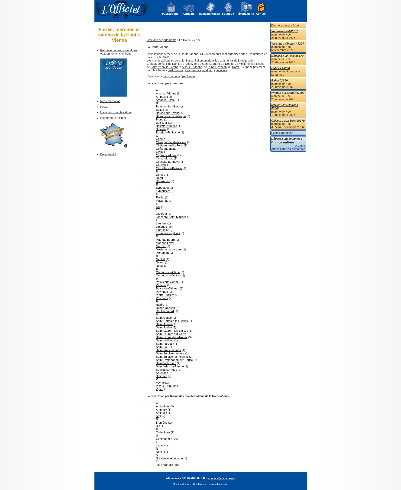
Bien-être (162, 422)
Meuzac (161, 246)
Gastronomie (164, 439)
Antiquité (161, 413)
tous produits (193, 70)
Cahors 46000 (280, 68)
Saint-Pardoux (165, 343)
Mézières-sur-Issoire (252, 63)
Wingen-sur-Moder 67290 (287, 92)
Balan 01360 (279, 80)
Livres (160, 445)
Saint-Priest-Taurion (168, 350)
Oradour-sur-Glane (168, 272)
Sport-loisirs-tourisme (169, 458)
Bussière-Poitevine (168, 132)
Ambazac (191, 63)
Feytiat (160, 197)
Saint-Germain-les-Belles (172, 321)
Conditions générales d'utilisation (210, 484)
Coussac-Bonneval (168, 161)
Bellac (160, 109)
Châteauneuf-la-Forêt (169, 145)
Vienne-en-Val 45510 (284, 31)
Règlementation (110, 101)
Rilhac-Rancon (217, 67)
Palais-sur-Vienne (167, 282)
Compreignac (164, 158)
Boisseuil (162, 122)
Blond (159, 119)
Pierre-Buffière (165, 295)
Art (157, 416)
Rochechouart (165, 311)
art (211, 70)
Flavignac (162, 200)
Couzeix (161, 165)
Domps (160, 174)
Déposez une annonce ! (286, 138)
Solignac (161, 376)
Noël (159, 452)
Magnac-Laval (165, 243)
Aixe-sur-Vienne (192, 67)
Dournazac (163, 181)
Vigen (159, 389)
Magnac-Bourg (165, 239)
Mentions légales (182, 484)
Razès (160, 304)
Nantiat (176, 63)
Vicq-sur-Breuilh (166, 386)
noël (205, 70)
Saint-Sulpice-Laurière (170, 353)
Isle (158, 207)
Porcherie (162, 298)
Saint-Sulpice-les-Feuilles (172, 356)
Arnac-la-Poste (165, 100)
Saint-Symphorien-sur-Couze (174, 360)
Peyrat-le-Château (167, 288)
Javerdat (161, 213)
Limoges (243, 60)
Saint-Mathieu (165, 340)
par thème (188, 76)
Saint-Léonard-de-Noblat (217, 63)
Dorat (235, 67)
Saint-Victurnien (166, 363)
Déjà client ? (108, 154)
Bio (158, 426)
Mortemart (162, 252)
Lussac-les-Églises (168, 233)
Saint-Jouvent (164, 324)
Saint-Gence (164, 317)
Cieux (159, 152)
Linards (160, 230)
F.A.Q (103, 106)
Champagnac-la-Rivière (171, 142)
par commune (171, 76)
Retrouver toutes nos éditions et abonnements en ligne (118, 52)
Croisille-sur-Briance (169, 168)
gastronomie (175, 70)
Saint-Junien (164, 327)
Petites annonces (282, 133)
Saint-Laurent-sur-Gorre (171, 334)
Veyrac (160, 382)
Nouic (159, 265)
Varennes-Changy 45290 (287, 43)
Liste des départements (161, 40)
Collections (163, 432)
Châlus (160, 139)
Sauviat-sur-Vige (166, 369)
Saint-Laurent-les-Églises (172, 330)
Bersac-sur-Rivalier (168, 113)
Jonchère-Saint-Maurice (171, 217)
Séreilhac (162, 373)
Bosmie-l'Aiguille (166, 126)
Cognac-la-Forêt (166, 155)
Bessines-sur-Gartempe (171, 116)
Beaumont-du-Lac (167, 106)
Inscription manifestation (115, 112)
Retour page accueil (113, 118)
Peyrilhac (162, 291)
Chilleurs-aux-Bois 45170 (288, 120)
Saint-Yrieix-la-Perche (164, 67)
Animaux (161, 409)
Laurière (161, 223)
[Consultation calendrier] (113, 147)
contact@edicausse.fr (221, 478)
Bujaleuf (161, 129)
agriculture (220, 70)
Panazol (161, 285)
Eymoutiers (163, 191)
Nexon (160, 262)
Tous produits (164, 465)
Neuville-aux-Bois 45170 (287, 56)
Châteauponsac (157, 63)
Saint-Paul (162, 347)
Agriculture (163, 406)
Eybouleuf (162, 187)
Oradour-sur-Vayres (168, 275)
